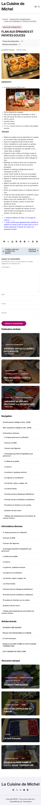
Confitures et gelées (11, 373)
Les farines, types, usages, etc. (16, 483)
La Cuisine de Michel (20, 784)
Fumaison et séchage (26, 677)
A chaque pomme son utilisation (16, 437)
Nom (3, 294)
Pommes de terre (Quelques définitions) (19, 494)
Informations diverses (11, 433)
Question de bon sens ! (13, 510)
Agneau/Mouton (10, 370)
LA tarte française (9, 638)
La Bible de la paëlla (11, 461)
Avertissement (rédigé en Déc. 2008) (17, 422)
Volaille (24, 704)
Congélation (24, 373)
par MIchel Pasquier (8, 50)
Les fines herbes (10, 489)
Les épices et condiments (13, 478)
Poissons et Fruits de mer (12, 680)
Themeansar (27, 802)
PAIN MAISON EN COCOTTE (17, 378)
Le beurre (7, 467)
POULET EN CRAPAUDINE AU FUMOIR (17, 633)
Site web (3, 313)
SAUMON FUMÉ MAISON (12, 627)
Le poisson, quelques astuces (15, 472)
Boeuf (20, 370)
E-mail (3, 303)
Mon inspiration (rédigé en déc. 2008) (17, 428)
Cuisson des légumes (12, 448)
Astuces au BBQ (10, 443)
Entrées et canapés (11, 677)
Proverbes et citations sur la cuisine (17, 505)
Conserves (8, 397)
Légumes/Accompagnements (12, 27)
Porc (23, 758)
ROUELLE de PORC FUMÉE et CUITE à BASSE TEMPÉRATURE (19, 645)
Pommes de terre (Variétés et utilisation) (19, 500)
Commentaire (5, 267)
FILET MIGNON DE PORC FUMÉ (14, 651)
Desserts (8, 734)
